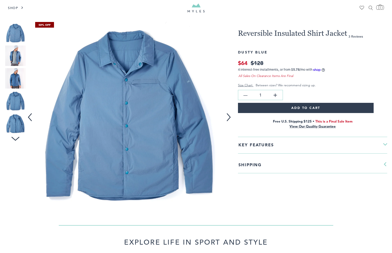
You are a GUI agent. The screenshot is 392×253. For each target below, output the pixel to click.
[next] (230, 114)
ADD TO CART (305, 108)
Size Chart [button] (245, 85)
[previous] (31, 114)
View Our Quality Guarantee (312, 126)
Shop (13, 8)
